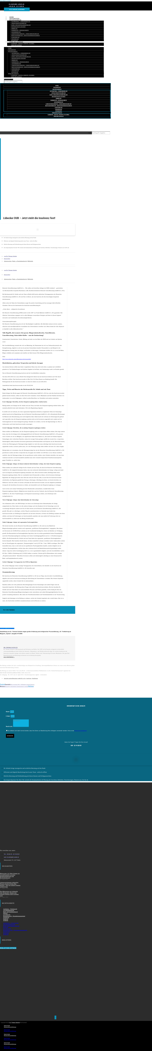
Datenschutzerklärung (80, 730)
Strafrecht (15, 70)
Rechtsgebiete (15, 20)
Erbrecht (14, 28)
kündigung (35, 678)
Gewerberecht (16, 32)
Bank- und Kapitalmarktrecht (21, 25)
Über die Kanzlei (16, 42)
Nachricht (9, 726)
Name (8, 711)
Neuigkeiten (12, 49)
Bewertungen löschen (18, 26)
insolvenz (28, 678)
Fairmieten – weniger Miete (20, 30)
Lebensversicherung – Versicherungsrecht (25, 33)
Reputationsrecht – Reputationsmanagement (25, 35)
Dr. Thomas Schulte (14, 1022)
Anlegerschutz (8, 261)
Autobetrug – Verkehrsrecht (20, 21)
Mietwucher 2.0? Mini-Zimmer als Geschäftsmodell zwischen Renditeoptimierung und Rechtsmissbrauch (10, 875)
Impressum (7, 1025)
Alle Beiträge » (9, 657)
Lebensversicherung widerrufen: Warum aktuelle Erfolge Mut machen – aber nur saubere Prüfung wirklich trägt (10, 884)
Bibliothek (30, 261)
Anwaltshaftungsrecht (18, 23)
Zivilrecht (14, 72)
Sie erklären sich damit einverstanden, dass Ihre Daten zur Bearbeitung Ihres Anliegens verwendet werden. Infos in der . (47, 730)
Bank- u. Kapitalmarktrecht (19, 261)
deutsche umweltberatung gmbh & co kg (15, 678)
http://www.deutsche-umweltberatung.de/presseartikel (16, 359)
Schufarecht (15, 37)
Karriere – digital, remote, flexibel (22, 43)
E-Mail (8, 716)
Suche (11, 79)
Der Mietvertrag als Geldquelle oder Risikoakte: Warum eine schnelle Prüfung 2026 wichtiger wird (9, 893)
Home (10, 48)
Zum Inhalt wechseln (5, 0)
